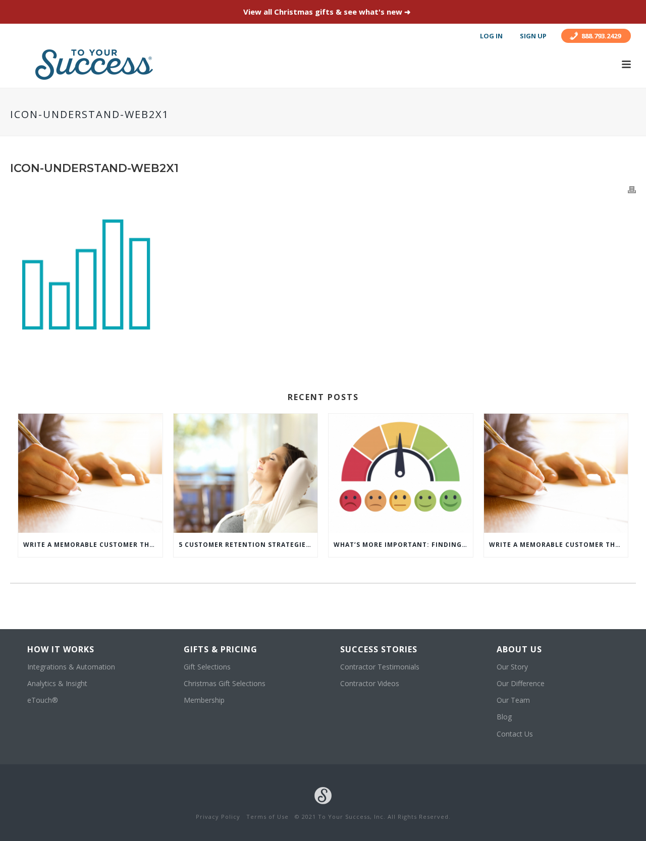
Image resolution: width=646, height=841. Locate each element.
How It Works (60, 649)
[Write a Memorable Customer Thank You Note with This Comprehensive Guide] (90, 473)
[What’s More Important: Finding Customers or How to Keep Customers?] (401, 473)
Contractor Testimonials (379, 666)
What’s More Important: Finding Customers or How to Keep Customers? (403, 544)
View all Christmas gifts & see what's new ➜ (327, 12)
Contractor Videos (369, 683)
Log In (491, 35)
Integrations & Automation (71, 666)
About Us (519, 649)
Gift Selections (207, 666)
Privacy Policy (218, 816)
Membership (204, 700)
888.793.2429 (601, 35)
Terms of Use (267, 816)
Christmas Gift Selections (224, 683)
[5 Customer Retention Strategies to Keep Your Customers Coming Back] (246, 473)
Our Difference (521, 683)
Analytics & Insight (57, 683)
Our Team (513, 700)
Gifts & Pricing (220, 649)
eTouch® (42, 700)
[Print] (632, 189)
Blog (504, 716)
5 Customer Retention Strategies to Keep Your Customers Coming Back (248, 544)
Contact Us (515, 734)
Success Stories (378, 649)
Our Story (512, 666)
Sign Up (533, 35)
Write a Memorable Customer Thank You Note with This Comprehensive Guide (93, 544)
